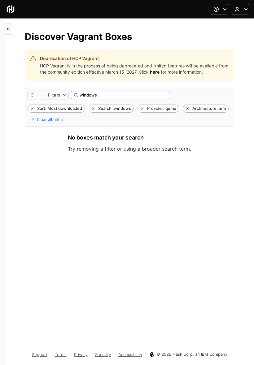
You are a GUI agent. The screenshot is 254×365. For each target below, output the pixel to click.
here (155, 72)
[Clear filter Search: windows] (92, 108)
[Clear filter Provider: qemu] (141, 108)
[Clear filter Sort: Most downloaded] (31, 108)
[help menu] (219, 9)
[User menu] (240, 9)
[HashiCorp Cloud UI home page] (10, 9)
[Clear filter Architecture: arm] (186, 108)
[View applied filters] (32, 95)
